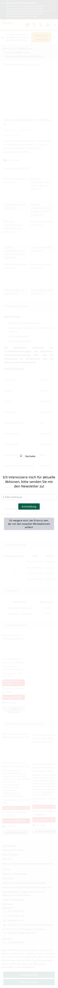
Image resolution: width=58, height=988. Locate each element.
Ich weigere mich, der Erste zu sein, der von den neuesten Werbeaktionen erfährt (29, 524)
